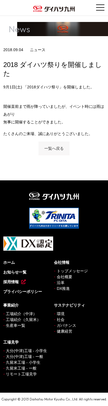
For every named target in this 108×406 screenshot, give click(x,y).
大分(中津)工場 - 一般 (24, 356)
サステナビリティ (69, 305)
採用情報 (11, 282)
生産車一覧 (15, 325)
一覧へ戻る (54, 148)
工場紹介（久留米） (23, 319)
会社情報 (62, 262)
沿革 (61, 282)
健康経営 (64, 331)
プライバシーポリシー (22, 291)
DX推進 (63, 288)
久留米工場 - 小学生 (23, 362)
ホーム (9, 262)
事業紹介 (11, 305)
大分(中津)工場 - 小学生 (26, 350)
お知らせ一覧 (15, 272)
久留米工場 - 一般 (21, 368)
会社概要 (64, 277)
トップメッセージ (72, 271)
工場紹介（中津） (21, 314)
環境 (61, 314)
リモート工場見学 (21, 374)
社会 (61, 319)
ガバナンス (66, 325)
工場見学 (11, 342)
